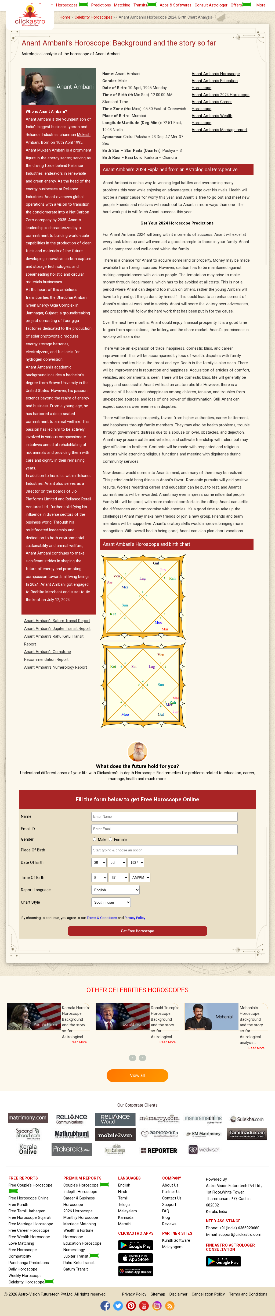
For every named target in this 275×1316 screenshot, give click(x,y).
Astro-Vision (29, 1294)
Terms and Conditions (248, 1294)
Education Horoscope (82, 1243)
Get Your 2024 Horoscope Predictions (177, 223)
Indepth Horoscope (80, 1191)
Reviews (169, 1224)
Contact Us (172, 1198)
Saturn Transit (75, 1269)
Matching (122, 5)
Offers (236, 5)
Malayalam (127, 1211)
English (124, 1185)
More (261, 5)
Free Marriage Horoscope (31, 1224)
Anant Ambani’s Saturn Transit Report (57, 621)
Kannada (125, 1217)
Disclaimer (178, 1294)
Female (120, 839)
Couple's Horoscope (81, 1185)
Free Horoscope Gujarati (30, 1217)
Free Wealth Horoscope (29, 1237)
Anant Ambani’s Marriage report (219, 130)
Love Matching (21, 1243)
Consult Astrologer (211, 5)
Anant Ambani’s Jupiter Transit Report (57, 628)
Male (102, 839)
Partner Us (171, 1191)
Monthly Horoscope (80, 1217)
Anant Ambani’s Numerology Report (55, 667)
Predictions (101, 5)
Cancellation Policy (208, 1294)
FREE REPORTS (23, 1178)
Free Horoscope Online (29, 1198)
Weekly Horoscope (25, 1275)
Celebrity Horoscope (26, 1282)
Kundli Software (176, 1240)
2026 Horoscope (78, 1211)
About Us (170, 1185)
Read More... (80, 1042)
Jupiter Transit (76, 1256)
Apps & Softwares (175, 5)
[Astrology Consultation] (225, 1268)
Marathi (124, 1224)
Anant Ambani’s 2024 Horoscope (220, 95)
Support (169, 1204)
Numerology (74, 1250)
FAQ (165, 1211)
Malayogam (172, 1247)
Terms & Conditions (102, 918)
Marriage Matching (79, 1224)
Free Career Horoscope (29, 1230)
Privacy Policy (135, 918)
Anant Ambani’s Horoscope (216, 74)
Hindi (122, 1191)
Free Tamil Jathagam (27, 1211)
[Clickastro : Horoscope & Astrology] (137, 1277)
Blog (166, 1217)
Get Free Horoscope (137, 931)
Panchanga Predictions (29, 1263)
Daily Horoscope (23, 1269)
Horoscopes (67, 5)
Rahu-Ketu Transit (79, 1263)
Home (65, 17)
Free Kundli (18, 1204)
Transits (140, 5)
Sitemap (158, 1294)
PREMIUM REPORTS (82, 1178)
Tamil (123, 1198)
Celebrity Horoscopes (93, 17)
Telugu (124, 1204)
